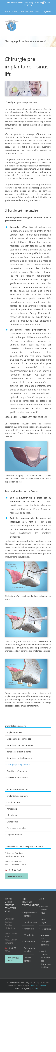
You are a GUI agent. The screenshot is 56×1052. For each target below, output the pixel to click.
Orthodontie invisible (16, 828)
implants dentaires (33, 109)
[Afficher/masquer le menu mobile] (49, 20)
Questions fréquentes (17, 771)
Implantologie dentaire (17, 795)
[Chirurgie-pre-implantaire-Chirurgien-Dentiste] (26, 659)
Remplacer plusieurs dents (19, 751)
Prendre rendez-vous (44, 909)
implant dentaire (14, 121)
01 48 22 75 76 (15, 869)
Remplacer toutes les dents (19, 758)
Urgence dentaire (14, 834)
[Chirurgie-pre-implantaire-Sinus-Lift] (26, 562)
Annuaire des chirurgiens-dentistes (45, 940)
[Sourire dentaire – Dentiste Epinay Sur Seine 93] (26, 82)
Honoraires (45, 928)
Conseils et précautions (17, 777)
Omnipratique (13, 802)
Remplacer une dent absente (20, 745)
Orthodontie (12, 821)
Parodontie (12, 808)
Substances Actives (38, 985)
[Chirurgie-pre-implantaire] (26, 607)
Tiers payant (44, 921)
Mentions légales (22, 988)
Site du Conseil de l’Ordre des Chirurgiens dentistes (45, 959)
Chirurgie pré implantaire (18, 764)
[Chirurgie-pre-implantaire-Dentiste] (26, 441)
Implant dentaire (14, 732)
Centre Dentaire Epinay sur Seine (23, 982)
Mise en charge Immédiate (19, 738)
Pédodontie (12, 815)
